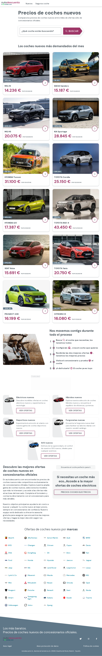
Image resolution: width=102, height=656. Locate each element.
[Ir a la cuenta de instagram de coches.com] (88, 638)
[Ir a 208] (26, 301)
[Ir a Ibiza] (26, 256)
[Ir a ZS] (26, 73)
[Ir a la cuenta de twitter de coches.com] (80, 638)
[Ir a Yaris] (76, 256)
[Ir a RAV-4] (76, 210)
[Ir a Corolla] (76, 164)
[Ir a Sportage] (76, 119)
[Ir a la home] (10, 3)
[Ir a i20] (26, 210)
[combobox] (21, 31)
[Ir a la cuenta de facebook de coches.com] (96, 638)
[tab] (74, 342)
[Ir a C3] (76, 301)
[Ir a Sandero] (76, 73)
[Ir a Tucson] (26, 164)
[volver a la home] (12, 639)
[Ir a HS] (26, 119)
